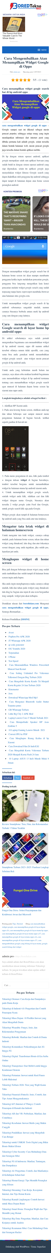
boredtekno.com (31, 603)
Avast (11, 632)
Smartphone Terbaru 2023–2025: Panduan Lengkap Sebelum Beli (25, 869)
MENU (44, 50)
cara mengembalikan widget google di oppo (24, 125)
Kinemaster (13, 689)
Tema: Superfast (38, 1246)
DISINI (25, 619)
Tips (14, 923)
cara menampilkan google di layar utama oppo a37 (21, 933)
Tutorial (20, 923)
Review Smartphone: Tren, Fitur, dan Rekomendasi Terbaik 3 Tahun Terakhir (25, 826)
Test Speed (13, 660)
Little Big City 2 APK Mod (20, 713)
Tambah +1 (28, 777)
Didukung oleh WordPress (17, 1246)
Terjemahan (13, 652)
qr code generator (16, 644)
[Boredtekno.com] (25, 6)
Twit (17, 777)
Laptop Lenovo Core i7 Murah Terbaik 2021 (28, 717)
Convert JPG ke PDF (17, 734)
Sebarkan (8, 777)
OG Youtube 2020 (16, 648)
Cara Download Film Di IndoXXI (23, 746)
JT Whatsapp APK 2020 (19, 640)
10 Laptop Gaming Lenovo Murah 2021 (26, 729)
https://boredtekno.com (26, 956)
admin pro (8, 956)
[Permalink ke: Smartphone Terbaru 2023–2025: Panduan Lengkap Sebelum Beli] (25, 849)
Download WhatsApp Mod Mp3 (23, 697)
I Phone (11, 656)
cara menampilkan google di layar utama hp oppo (29, 930)
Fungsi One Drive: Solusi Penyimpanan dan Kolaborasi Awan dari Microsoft (21, 912)
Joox (10, 693)
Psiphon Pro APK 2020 (19, 636)
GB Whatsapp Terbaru (18, 709)
